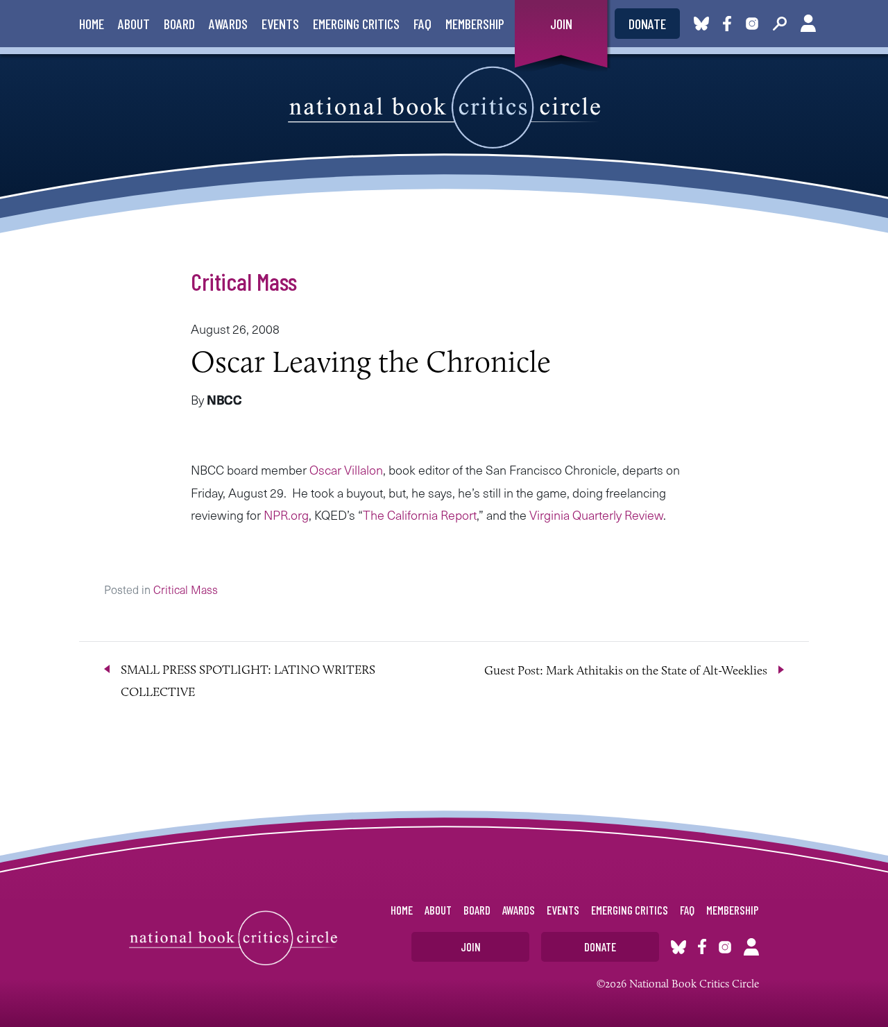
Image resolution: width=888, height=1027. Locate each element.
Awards (228, 23)
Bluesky (701, 23)
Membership (474, 23)
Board (179, 23)
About (134, 23)
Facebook (730, 23)
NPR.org (286, 514)
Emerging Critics (356, 23)
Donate (647, 23)
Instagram (752, 23)
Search (780, 23)
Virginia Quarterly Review (596, 514)
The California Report (420, 514)
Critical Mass (244, 281)
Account (808, 23)
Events (280, 23)
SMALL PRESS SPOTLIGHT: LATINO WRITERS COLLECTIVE (248, 680)
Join (561, 23)
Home (91, 23)
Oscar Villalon (346, 469)
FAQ (422, 23)
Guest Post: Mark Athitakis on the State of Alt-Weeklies (625, 670)
